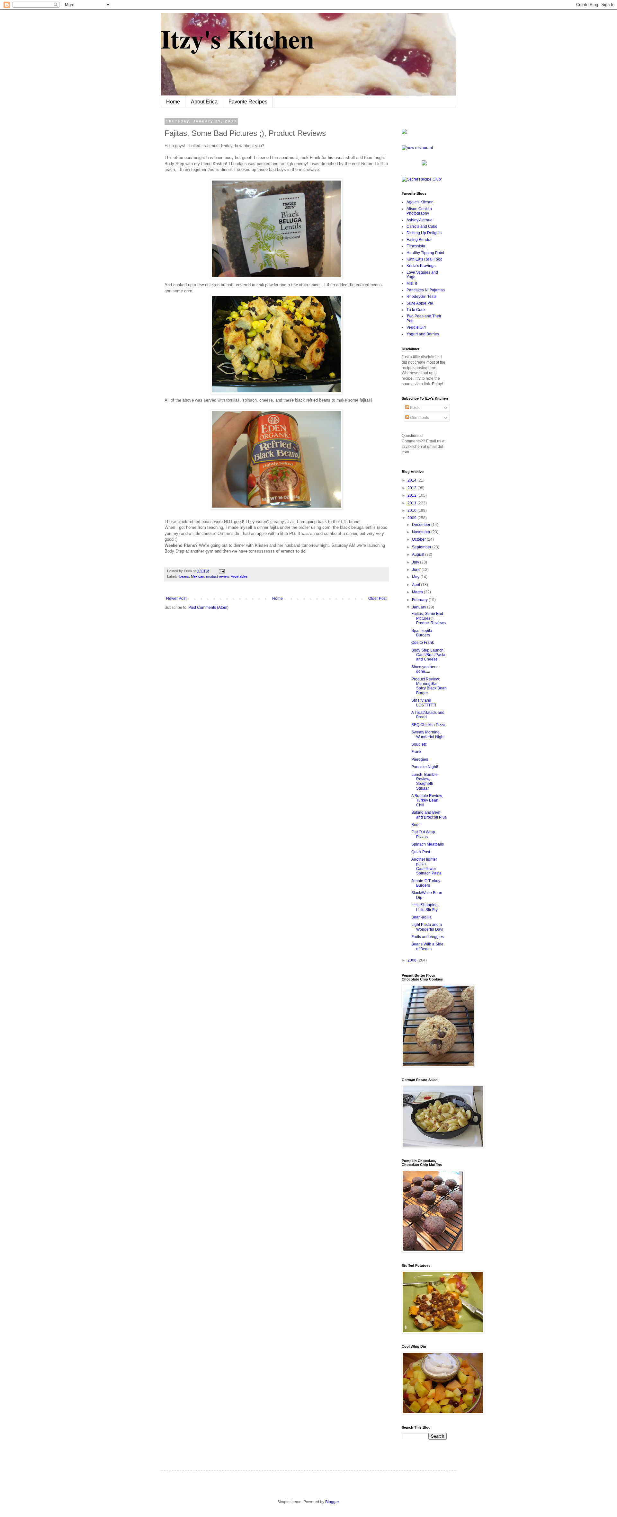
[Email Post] (221, 571)
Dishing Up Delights (424, 233)
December (421, 524)
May (416, 577)
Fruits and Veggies (427, 937)
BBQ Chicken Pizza (428, 725)
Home (173, 101)
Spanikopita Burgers (421, 632)
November (421, 532)
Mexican (197, 576)
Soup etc (419, 744)
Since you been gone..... (425, 669)
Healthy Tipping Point (425, 253)
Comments (419, 417)
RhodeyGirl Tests (421, 296)
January (419, 607)
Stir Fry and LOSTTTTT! (423, 702)
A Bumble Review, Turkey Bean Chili (427, 800)
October (419, 539)
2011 (412, 503)
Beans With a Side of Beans (427, 946)
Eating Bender (419, 239)
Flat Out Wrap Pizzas (423, 834)
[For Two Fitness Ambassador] (404, 132)
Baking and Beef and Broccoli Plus (429, 814)
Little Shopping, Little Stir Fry (425, 907)
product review (217, 576)
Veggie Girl (416, 327)
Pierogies (419, 759)
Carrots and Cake (422, 226)
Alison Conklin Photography (419, 211)
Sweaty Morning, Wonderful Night (427, 734)
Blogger (332, 1502)
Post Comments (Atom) (208, 607)
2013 (412, 488)
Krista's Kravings (421, 265)
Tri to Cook (416, 309)
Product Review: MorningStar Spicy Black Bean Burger (429, 686)
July (416, 562)
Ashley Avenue (420, 220)
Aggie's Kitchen (420, 202)
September (422, 547)
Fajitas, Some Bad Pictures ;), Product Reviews (428, 618)
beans (184, 576)
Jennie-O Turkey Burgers (425, 883)
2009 (412, 518)
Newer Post (176, 598)
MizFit (412, 283)
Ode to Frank (422, 642)
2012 (412, 495)
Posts (414, 407)
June (417, 569)
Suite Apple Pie (420, 303)
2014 (412, 480)
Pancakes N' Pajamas (426, 290)
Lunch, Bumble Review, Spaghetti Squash (424, 781)
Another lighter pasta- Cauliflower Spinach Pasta (426, 866)
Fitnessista (416, 246)
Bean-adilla (421, 917)
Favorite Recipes (247, 101)
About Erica (204, 101)
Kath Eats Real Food (425, 259)
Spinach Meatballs (427, 844)
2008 (412, 960)
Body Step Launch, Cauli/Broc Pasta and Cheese (428, 655)
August (418, 554)
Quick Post (420, 852)
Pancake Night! (424, 767)
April (416, 584)
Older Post (377, 598)
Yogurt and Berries (423, 334)
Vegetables (239, 576)
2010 (412, 510)
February (420, 600)
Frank (416, 752)
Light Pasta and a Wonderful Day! (427, 926)
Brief (415, 824)
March (418, 592)
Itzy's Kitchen (237, 38)
